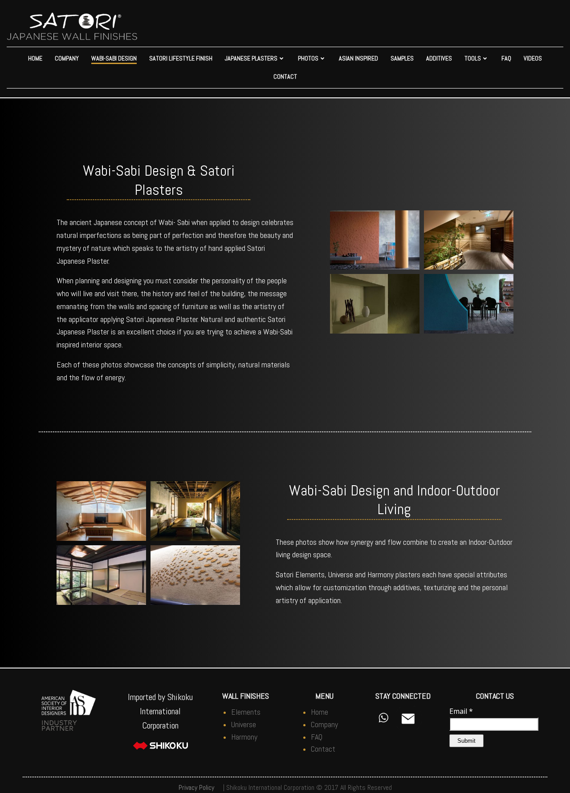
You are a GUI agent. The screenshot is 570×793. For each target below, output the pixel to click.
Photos (308, 58)
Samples (402, 58)
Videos (533, 58)
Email (461, 711)
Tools (472, 58)
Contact (285, 76)
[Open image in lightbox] (374, 240)
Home (35, 58)
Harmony (244, 737)
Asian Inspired (358, 58)
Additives (439, 58)
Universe (243, 724)
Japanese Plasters (251, 58)
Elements (246, 712)
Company (67, 58)
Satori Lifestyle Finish (180, 58)
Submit (466, 740)
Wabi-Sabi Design (114, 58)
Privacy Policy (196, 787)
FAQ (506, 58)
